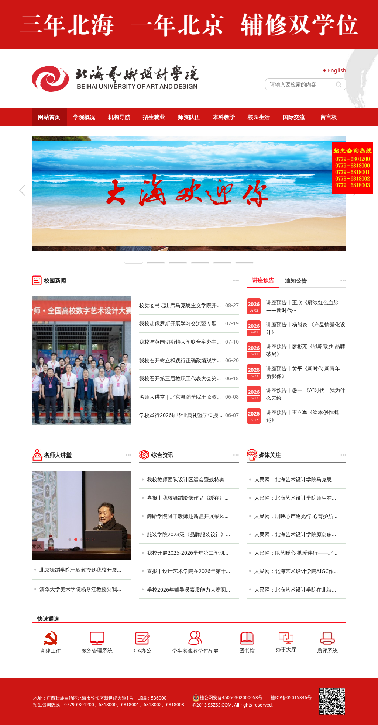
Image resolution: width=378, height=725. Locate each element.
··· (236, 280)
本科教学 (224, 117)
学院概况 (84, 117)
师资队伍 (189, 117)
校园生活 (259, 117)
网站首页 (49, 117)
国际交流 (294, 117)
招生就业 (154, 117)
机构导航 (119, 117)
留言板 (328, 117)
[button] (22, 190)
